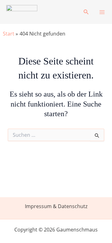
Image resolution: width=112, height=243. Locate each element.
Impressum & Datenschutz (56, 206)
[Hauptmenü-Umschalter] (102, 12)
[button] (86, 12)
